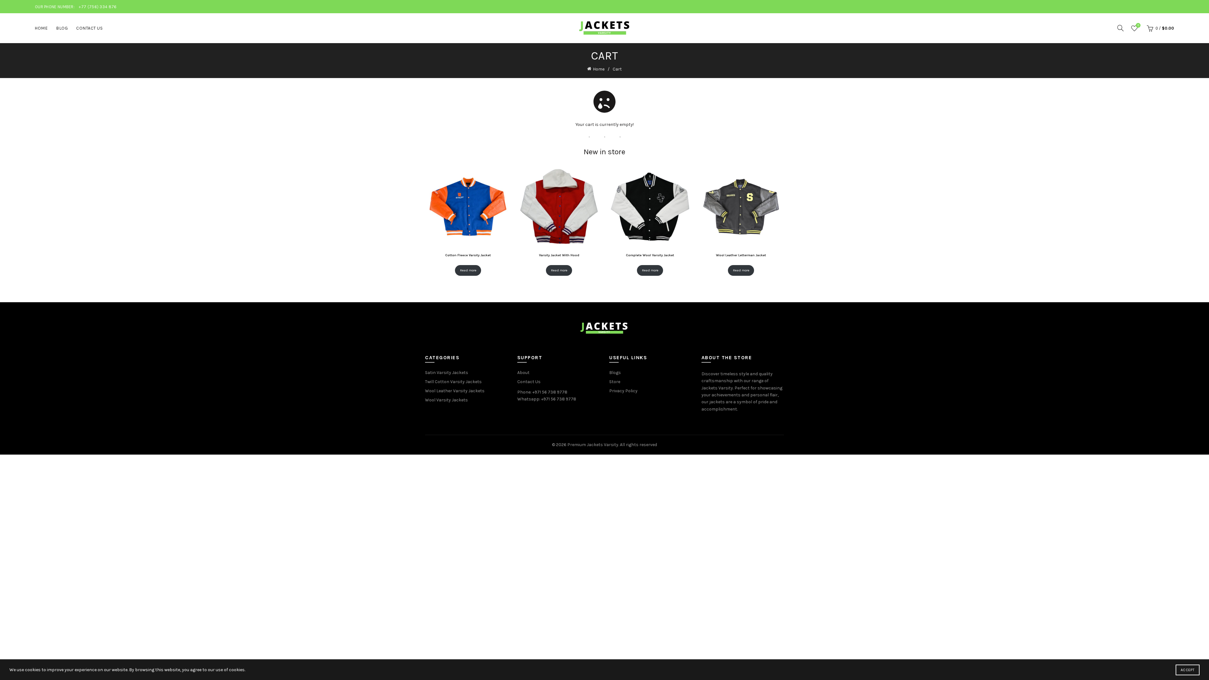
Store (614, 381)
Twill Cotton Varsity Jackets (453, 381)
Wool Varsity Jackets (446, 400)
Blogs (615, 372)
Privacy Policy (623, 391)
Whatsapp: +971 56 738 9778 (546, 399)
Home (41, 28)
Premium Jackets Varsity (592, 444)
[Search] (1120, 28)
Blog (62, 28)
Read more (468, 270)
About (523, 372)
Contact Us (89, 28)
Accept (1188, 670)
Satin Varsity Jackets (446, 372)
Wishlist (1138, 25)
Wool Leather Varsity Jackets (455, 391)
